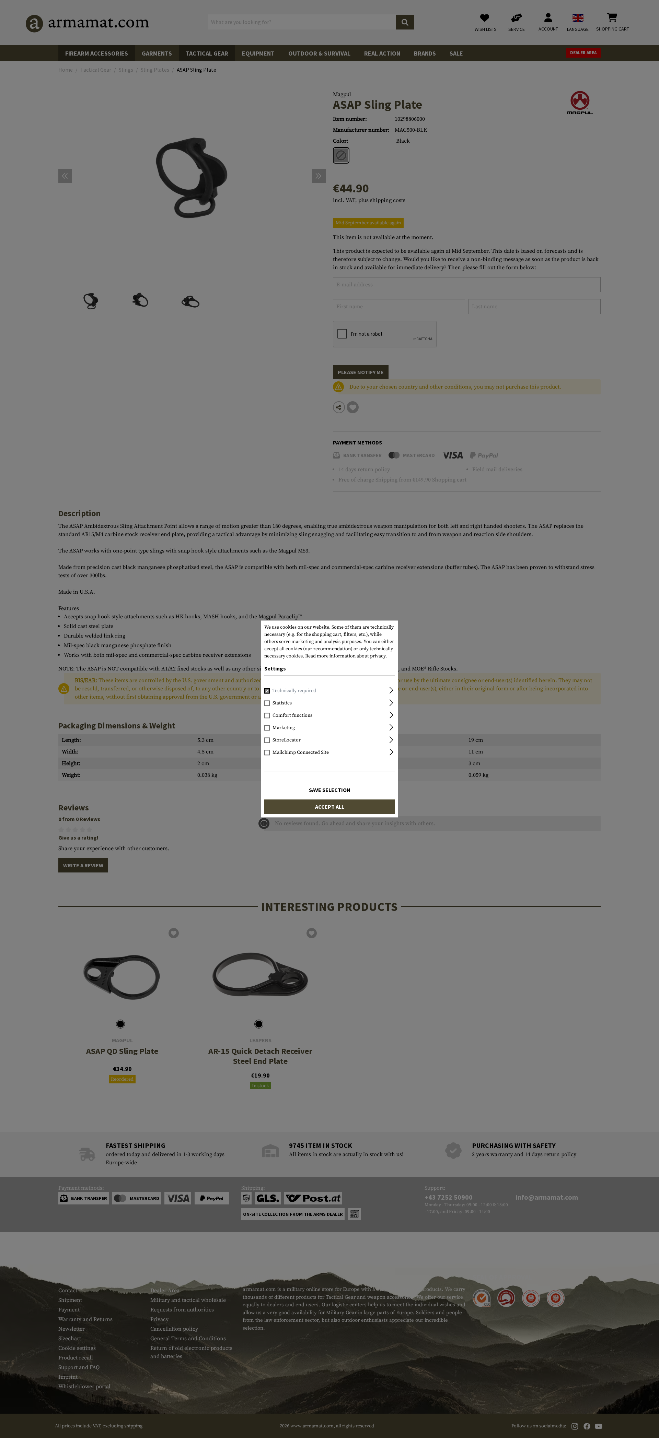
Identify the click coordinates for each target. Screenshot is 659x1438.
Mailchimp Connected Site (301, 753)
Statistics (282, 703)
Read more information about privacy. (346, 656)
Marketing (284, 728)
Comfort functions (292, 716)
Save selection (329, 790)
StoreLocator (287, 740)
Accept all (329, 807)
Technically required (294, 691)
